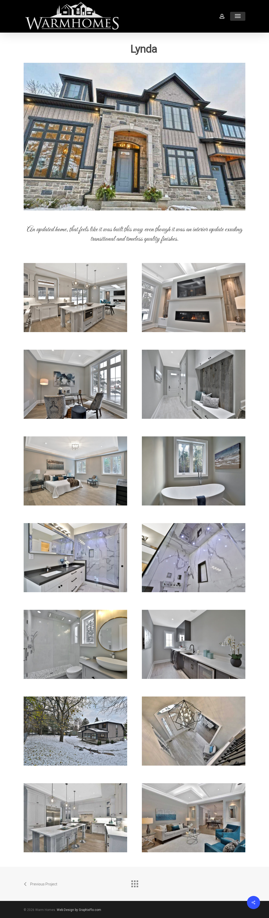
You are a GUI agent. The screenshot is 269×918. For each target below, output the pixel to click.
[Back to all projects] (134, 882)
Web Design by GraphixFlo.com (79, 910)
